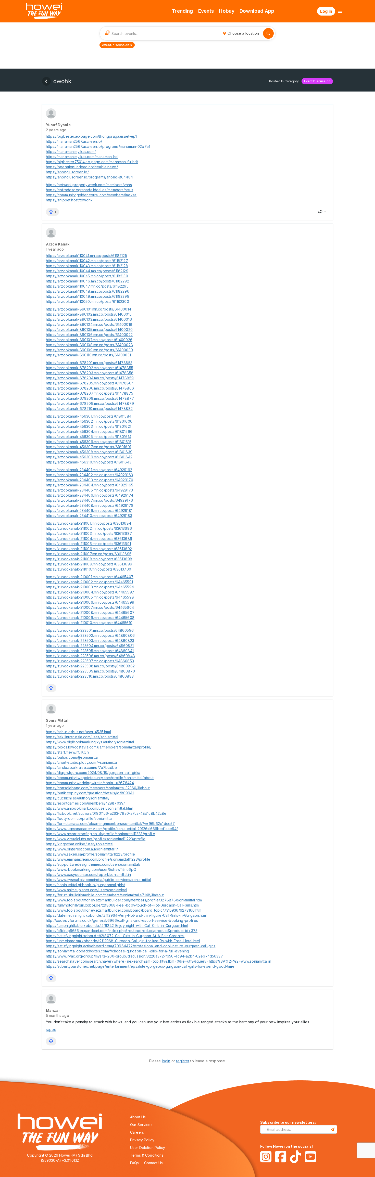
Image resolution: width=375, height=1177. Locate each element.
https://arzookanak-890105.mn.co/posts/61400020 (89, 329)
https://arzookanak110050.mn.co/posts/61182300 (87, 301)
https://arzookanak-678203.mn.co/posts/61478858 (89, 373)
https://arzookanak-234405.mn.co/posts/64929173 (89, 490)
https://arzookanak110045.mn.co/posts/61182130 (87, 276)
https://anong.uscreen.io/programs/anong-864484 (89, 177)
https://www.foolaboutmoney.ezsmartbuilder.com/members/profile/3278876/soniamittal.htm (124, 900)
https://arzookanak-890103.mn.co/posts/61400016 (89, 319)
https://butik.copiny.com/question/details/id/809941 (90, 793)
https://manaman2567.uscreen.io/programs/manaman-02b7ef (98, 146)
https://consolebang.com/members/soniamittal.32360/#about (98, 788)
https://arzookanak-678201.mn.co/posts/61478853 (89, 362)
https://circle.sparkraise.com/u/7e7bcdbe (81, 767)
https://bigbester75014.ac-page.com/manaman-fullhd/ (92, 162)
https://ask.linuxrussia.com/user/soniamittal (82, 737)
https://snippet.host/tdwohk (69, 200)
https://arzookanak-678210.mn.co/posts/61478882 (89, 408)
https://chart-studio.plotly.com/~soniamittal (82, 762)
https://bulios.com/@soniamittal (72, 757)
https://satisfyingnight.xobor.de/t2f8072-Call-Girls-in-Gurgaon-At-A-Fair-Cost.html (115, 936)
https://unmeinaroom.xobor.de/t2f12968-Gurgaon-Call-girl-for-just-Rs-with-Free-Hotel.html (123, 941)
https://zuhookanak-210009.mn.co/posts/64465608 (90, 617)
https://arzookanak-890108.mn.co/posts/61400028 (89, 345)
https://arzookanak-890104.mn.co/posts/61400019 (89, 324)
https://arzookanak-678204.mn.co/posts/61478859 (90, 378)
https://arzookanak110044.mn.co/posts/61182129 (87, 271)
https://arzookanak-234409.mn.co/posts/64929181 (89, 510)
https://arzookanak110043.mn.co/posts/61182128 (87, 266)
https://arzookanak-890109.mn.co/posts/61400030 (89, 350)
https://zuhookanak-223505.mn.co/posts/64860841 (90, 651)
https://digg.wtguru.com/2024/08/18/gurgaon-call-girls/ (93, 772)
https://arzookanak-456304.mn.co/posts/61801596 (89, 431)
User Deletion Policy (147, 1147)
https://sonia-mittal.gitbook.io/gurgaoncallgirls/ (85, 885)
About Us (138, 1117)
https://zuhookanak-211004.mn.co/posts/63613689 (89, 538)
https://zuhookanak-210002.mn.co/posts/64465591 (89, 582)
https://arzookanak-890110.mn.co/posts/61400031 (88, 355)
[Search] (268, 33)
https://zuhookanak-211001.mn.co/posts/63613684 (88, 523)
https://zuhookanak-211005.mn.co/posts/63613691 (88, 543)
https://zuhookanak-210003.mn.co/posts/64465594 (90, 587)
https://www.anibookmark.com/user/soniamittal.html (89, 808)
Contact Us (153, 1163)
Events (206, 11)
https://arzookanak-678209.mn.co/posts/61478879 (90, 403)
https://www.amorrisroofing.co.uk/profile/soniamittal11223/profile (100, 834)
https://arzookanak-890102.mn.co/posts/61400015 (89, 314)
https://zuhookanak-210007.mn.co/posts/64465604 (90, 607)
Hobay (226, 11)
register (182, 1061)
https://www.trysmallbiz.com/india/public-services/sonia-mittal (98, 879)
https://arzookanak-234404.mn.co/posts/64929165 (89, 485)
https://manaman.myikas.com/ (71, 151)
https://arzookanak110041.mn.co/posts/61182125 (86, 255)
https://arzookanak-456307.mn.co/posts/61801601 (88, 447)
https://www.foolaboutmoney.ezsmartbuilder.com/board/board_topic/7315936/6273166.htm (123, 910)
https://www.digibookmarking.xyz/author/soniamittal (90, 742)
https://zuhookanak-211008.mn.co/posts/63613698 (89, 559)
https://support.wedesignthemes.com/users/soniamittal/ (93, 864)
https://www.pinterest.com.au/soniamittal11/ (82, 849)
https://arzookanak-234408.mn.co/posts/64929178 (89, 505)
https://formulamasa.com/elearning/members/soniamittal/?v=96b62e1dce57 (110, 823)
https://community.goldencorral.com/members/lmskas (91, 195)
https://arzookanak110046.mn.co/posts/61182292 (87, 281)
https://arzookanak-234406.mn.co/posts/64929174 (89, 495)
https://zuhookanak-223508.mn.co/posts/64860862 (90, 666)
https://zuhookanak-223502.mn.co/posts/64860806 (90, 635)
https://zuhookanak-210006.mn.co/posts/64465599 (90, 602)
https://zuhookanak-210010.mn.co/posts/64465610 (89, 622)
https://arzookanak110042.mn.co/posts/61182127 (87, 260)
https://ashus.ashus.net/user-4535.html (78, 732)
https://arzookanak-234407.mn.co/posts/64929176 (89, 500)
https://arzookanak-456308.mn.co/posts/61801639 (89, 452)
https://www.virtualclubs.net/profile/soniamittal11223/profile (95, 839)
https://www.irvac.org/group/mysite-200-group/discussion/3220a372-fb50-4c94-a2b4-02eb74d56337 (134, 956)
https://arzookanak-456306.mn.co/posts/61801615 (88, 441)
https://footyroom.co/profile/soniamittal (79, 818)
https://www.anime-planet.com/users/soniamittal (86, 890)
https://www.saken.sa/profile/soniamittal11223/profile (90, 854)
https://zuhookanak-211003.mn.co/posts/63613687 (89, 533)
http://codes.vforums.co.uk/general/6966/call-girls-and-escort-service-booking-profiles (122, 920)
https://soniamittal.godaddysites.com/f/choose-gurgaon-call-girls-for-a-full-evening (117, 951)
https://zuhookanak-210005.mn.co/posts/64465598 (90, 597)
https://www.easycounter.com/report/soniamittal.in (88, 874)
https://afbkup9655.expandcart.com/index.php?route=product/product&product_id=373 (121, 930)
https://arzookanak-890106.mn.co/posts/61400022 (89, 334)
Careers (137, 1132)
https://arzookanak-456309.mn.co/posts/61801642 (89, 457)
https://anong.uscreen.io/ (67, 172)
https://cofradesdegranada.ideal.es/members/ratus (89, 190)
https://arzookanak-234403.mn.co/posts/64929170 (89, 480)
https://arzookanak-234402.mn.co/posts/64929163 (89, 475)
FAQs (134, 1163)
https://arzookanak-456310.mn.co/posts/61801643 (88, 462)
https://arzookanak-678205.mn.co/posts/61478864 (90, 383)
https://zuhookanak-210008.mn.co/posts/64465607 (90, 612)
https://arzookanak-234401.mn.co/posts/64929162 (89, 470)
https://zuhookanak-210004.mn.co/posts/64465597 (90, 592)
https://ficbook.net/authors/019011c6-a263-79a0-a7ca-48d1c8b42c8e (106, 813)
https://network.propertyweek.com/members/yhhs (89, 185)
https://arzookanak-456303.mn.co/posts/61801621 (88, 426)
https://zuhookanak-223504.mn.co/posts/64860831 (90, 645)
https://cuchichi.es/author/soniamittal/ (77, 798)
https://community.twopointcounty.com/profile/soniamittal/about (100, 777)
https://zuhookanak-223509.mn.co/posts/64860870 (90, 671)
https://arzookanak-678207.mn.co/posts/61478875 (89, 393)
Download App (257, 11)
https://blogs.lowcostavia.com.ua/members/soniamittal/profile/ (99, 747)
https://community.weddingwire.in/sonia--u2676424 (90, 783)
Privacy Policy (142, 1140)
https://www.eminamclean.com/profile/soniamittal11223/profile (98, 859)
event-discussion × (117, 45)
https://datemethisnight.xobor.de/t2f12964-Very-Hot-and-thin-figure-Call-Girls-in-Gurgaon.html (126, 915)
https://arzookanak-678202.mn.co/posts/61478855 (89, 368)
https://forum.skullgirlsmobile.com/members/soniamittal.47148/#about (105, 895)
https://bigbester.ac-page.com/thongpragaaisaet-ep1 (91, 136)
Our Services (141, 1124)
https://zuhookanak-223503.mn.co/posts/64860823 (90, 640)
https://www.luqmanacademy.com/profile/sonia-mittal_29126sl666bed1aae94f (112, 828)
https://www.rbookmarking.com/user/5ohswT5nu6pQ (91, 869)
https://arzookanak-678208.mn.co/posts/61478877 (90, 398)
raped (51, 1029)
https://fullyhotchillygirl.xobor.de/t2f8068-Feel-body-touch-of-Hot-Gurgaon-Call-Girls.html (123, 905)
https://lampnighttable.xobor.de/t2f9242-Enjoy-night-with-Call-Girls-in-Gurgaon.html (117, 925)
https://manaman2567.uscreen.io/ (74, 141)
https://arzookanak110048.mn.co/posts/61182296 (87, 291)
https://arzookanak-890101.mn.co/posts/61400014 (88, 309)
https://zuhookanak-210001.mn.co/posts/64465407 (89, 577)
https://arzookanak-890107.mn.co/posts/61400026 (89, 340)
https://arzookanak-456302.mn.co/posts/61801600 (89, 421)
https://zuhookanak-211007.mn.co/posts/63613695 (88, 554)
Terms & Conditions (147, 1155)
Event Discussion (317, 81)
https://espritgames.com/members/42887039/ (85, 803)
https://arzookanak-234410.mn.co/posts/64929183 (89, 515)
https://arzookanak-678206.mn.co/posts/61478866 (90, 388)
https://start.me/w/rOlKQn (67, 752)
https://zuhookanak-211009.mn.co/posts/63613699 (89, 564)
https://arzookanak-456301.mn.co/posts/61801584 (88, 416)
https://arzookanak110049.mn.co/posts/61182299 (87, 296)
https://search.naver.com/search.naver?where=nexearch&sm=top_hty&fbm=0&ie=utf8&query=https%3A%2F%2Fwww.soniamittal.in (158, 961)
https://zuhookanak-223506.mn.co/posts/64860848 (90, 656)
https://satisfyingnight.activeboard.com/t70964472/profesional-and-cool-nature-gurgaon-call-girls (130, 946)
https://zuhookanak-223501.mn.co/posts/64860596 (90, 630)
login (166, 1061)
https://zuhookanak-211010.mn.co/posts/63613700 (88, 569)
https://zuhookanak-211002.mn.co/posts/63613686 (89, 528)
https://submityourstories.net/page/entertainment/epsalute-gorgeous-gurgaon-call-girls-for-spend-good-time (140, 966)
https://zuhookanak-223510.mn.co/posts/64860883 (90, 676)
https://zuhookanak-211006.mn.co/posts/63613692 (89, 549)
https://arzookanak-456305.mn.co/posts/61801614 (88, 436)
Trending (182, 11)
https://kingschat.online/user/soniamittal (79, 844)
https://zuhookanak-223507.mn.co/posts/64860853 (90, 661)
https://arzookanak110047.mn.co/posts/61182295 (87, 286)
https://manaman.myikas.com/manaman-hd (82, 156)
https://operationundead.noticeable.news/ (82, 167)
